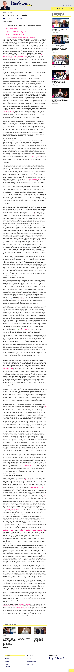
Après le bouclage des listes (11, 29)
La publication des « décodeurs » (28, 479)
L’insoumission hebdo (31, 662)
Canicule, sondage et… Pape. (24, 638)
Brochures (33, 8)
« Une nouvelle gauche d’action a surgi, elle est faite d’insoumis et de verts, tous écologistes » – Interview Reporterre (9, 642)
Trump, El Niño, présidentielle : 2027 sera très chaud (39, 640)
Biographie (13, 8)
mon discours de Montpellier (31, 526)
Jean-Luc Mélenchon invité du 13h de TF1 (59, 29)
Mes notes (20, 8)
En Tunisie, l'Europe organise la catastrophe (15, 31)
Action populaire (30, 664)
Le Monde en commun (31, 661)
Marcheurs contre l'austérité (11, 28)
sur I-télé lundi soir (11, 57)
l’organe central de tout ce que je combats (13, 509)
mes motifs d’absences (24, 604)
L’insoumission (30, 658)
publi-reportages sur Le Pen (30, 465)
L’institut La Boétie (30, 660)
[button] (4, 18)
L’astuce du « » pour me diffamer (14, 34)
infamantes (11, 497)
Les (23, 36)
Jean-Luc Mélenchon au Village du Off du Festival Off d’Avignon (60, 100)
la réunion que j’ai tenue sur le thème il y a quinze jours (32, 530)
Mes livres (26, 8)
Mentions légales (18, 670)
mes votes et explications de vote (11, 605)
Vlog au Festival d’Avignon (59, 66)
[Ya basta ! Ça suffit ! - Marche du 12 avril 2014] (24, 329)
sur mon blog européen (21, 607)
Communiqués (7, 666)
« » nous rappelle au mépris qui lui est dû (17, 32)
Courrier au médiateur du (20, 37)
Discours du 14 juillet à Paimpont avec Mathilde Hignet (58, 83)
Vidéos (38, 8)
